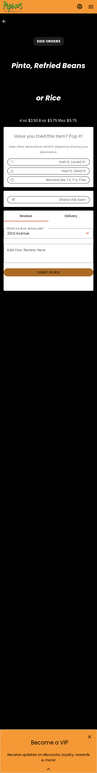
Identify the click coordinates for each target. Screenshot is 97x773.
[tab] (26, 216)
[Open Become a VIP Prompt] (48, 769)
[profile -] (79, 6)
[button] (5, 21)
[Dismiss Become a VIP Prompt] (89, 736)
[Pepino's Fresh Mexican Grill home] (23, 6)
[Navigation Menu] (91, 7)
